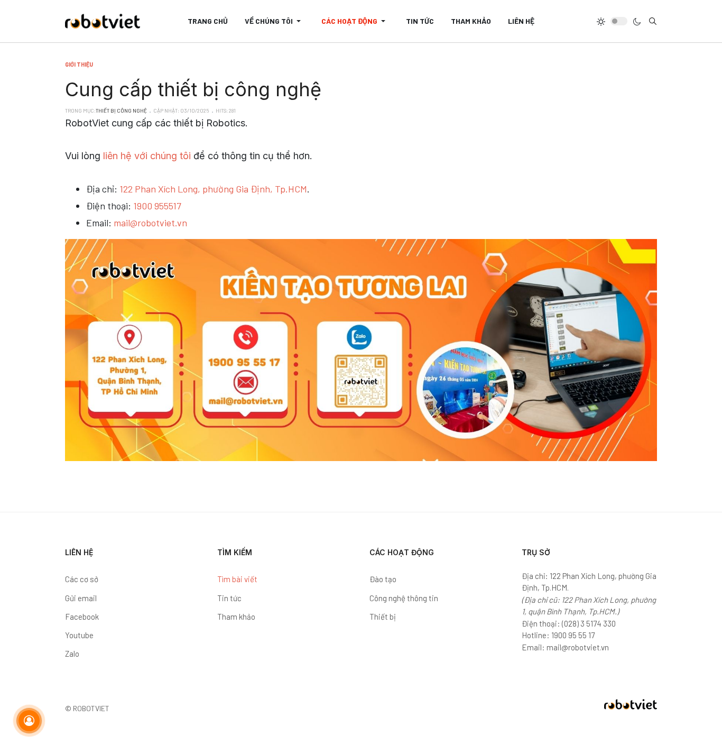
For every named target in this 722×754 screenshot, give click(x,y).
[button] (274, 21)
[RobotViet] (102, 21)
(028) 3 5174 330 (589, 623)
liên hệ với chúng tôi (147, 155)
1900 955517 (157, 206)
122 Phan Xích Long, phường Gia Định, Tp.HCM (213, 189)
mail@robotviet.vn (150, 222)
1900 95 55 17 (573, 635)
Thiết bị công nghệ (121, 110)
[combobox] (653, 21)
